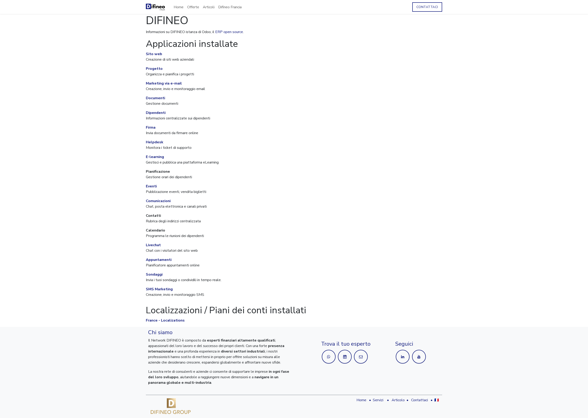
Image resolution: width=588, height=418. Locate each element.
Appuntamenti (159, 259)
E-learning (155, 156)
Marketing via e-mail (164, 83)
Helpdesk (154, 142)
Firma (150, 127)
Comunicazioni (158, 200)
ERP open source (229, 31)
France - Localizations (165, 320)
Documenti (155, 98)
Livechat (153, 245)
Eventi (151, 186)
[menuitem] (178, 7)
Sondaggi (154, 274)
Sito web (154, 53)
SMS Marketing (159, 289)
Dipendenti (156, 112)
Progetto (154, 68)
